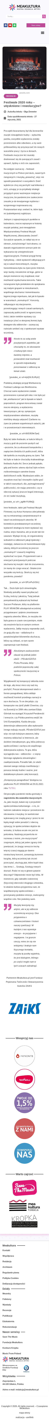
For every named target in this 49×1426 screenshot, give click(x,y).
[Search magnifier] (44, 16)
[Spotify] (14, 25)
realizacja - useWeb (24, 1417)
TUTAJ (12, 788)
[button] (42, 32)
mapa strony (24, 1413)
